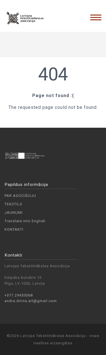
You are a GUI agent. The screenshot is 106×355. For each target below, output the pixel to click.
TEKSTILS (13, 204)
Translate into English (25, 221)
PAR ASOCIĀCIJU (20, 196)
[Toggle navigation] (95, 17)
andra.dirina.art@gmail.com (31, 301)
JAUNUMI (14, 212)
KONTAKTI (14, 229)
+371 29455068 (19, 295)
